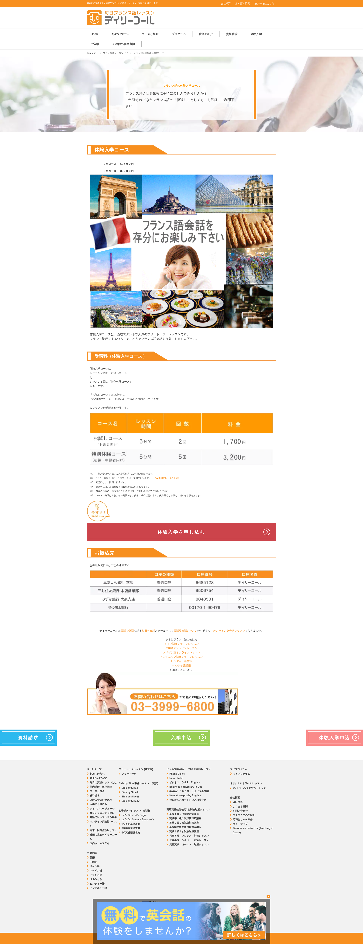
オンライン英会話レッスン (229, 630)
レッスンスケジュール (102, 808)
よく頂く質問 (242, 3)
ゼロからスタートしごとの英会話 (187, 799)
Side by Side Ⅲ (130, 796)
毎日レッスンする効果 (102, 812)
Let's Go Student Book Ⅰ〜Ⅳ (138, 819)
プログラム (179, 34)
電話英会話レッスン (185, 630)
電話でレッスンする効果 (103, 817)
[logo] (120, 24)
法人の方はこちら (264, 3)
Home (95, 34)
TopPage (91, 53)
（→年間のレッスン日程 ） (168, 478)
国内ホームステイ (99, 843)
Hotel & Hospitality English (185, 795)
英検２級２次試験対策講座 (184, 822)
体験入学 (256, 34)
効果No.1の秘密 (98, 778)
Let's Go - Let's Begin (134, 815)
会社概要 (226, 3)
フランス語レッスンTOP (115, 53)
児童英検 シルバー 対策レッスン (189, 840)
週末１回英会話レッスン (103, 830)
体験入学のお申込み (101, 799)
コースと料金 (150, 34)
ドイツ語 (95, 866)
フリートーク (129, 773)
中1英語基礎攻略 (131, 823)
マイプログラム (241, 773)
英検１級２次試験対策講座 (184, 814)
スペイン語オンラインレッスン (181, 652)
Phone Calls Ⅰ (177, 773)
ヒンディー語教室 (181, 661)
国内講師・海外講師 (101, 786)
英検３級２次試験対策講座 (184, 831)
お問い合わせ (240, 810)
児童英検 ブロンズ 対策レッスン (189, 835)
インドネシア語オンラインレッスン (181, 656)
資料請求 (231, 34)
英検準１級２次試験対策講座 (185, 818)
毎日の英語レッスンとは (103, 782)
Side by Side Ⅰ (130, 787)
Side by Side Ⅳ (131, 801)
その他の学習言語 (123, 44)
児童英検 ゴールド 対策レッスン (189, 844)
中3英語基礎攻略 (131, 832)
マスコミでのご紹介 (244, 815)
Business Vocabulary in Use (185, 786)
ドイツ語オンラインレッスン (181, 643)
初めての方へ (120, 34)
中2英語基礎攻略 (131, 828)
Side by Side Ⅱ (130, 792)
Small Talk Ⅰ (176, 778)
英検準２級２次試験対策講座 (185, 827)
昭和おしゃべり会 (243, 819)
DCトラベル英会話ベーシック (249, 787)
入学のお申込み (98, 804)
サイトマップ (240, 823)
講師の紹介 (206, 34)
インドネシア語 (98, 888)
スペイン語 (96, 870)
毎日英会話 (148, 630)
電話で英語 (127, 630)
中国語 (93, 861)
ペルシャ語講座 (181, 665)
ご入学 (95, 44)
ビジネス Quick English (184, 782)
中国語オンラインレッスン (181, 648)
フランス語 (96, 874)
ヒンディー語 (97, 883)
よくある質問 (240, 806)
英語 (92, 857)
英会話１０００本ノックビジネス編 (189, 791)
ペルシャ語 (96, 879)
